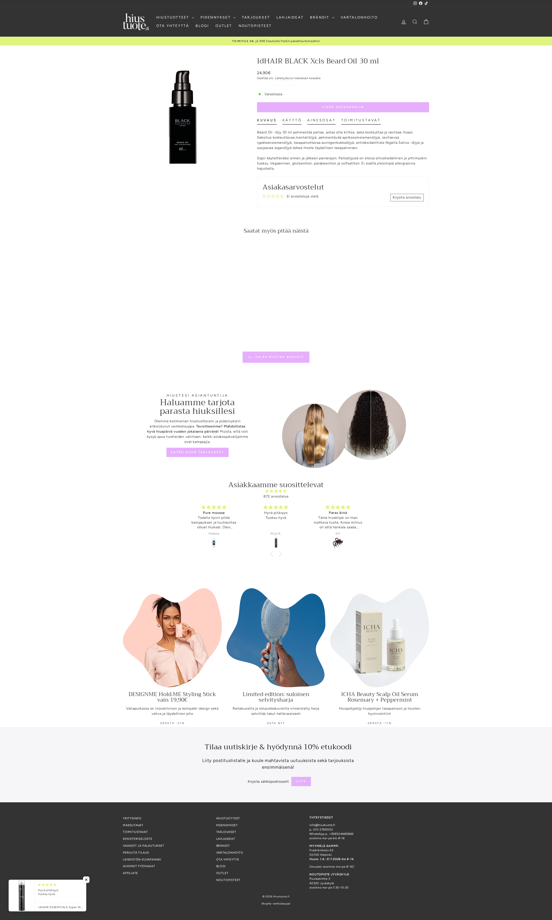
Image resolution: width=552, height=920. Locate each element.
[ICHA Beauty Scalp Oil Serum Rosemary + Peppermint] (379, 637)
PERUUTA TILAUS (136, 852)
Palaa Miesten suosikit (279, 356)
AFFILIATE (130, 873)
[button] (273, 554)
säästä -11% (380, 723)
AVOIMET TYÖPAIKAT (139, 866)
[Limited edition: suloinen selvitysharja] (276, 637)
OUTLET (223, 26)
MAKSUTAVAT (133, 825)
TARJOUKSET (256, 17)
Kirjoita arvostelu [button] (407, 197)
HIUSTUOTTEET (173, 17)
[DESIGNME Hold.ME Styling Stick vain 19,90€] (172, 637)
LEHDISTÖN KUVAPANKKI (142, 859)
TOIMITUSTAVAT (135, 832)
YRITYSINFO (132, 818)
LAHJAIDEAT (290, 17)
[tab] (267, 121)
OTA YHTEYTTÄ (172, 26)
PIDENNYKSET (216, 17)
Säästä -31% (172, 723)
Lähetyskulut (284, 78)
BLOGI (202, 26)
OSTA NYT (276, 723)
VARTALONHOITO (359, 17)
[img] (276, 491)
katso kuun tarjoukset (197, 452)
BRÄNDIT (320, 17)
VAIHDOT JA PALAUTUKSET (143, 845)
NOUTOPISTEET (255, 26)
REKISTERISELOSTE (137, 838)
